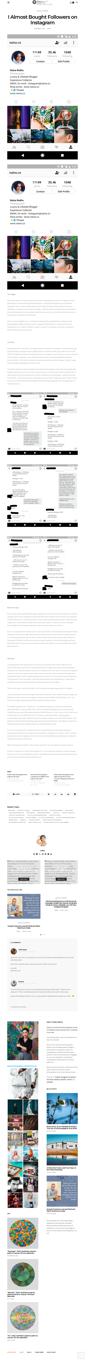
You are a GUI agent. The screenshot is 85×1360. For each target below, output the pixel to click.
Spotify (63, 1079)
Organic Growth (35, 820)
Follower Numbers (56, 810)
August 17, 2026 (51, 1172)
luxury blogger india (17, 817)
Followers (69, 810)
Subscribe (39, 1352)
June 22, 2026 (64, 910)
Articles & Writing (42, 11)
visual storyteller (35, 822)
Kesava (21, 982)
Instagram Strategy (44, 812)
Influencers (31, 812)
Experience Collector (40, 810)
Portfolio (11, 1352)
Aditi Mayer (22, 950)
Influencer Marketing (17, 812)
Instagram (64, 1077)
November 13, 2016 (39, 28)
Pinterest (57, 1079)
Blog (29, 1352)
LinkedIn (50, 1082)
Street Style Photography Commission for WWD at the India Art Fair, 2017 (39, 777)
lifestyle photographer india (37, 815)
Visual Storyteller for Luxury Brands (56, 822)
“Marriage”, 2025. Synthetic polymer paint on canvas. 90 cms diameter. (21, 1252)
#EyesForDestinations (24, 864)
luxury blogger (55, 815)
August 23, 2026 (51, 1131)
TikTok (69, 1079)
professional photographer (52, 820)
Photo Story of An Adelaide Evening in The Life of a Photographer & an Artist (62, 1127)
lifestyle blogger (68, 812)
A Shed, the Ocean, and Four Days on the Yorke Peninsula (61, 1169)
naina (49, 28)
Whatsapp (51, 1352)
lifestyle (57, 812)
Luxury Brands (31, 817)
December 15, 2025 (12, 1255)
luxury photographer (47, 817)
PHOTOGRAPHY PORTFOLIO (22, 1066)
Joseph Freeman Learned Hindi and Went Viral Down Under (24, 927)
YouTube (50, 1079)
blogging (12, 810)
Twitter (57, 1077)
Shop (21, 1352)
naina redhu (14, 820)
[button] (40, 934)
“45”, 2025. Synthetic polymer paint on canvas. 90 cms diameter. (22, 1337)
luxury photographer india (66, 817)
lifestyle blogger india (17, 815)
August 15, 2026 (26, 931)
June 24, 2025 (11, 1340)
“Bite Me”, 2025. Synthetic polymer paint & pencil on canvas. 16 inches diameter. (21, 1294)
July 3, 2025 (10, 1299)
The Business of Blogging (18, 822)
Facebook (72, 1077)
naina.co (23, 820)
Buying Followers (24, 810)
